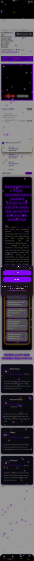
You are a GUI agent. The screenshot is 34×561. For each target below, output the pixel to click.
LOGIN (17, 273)
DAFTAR (17, 279)
